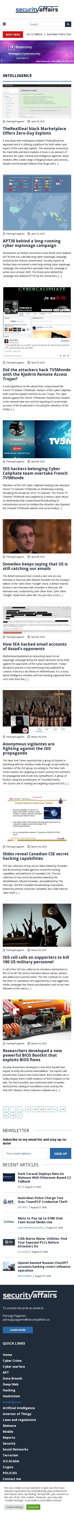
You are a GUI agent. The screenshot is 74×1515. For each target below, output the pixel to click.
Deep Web (10, 1384)
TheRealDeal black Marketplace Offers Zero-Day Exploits (34, 131)
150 (48, 1109)
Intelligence (25, 1275)
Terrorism (10, 1455)
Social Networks (15, 1449)
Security (23, 1207)
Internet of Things (17, 1414)
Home (7, 1355)
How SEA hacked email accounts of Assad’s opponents (35, 646)
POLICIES (10, 1473)
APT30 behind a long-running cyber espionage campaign (32, 243)
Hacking (9, 1390)
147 (27, 1109)
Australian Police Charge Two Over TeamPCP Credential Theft (43, 1200)
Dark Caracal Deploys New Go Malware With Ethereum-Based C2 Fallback (44, 1177)
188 (12, 1115)
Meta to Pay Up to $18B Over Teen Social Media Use (40, 1220)
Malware (9, 1426)
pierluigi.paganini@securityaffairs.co (26, 1319)
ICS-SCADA (23, 1251)
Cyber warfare (14, 1366)
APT (20, 1186)
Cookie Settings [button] (14, 1507)
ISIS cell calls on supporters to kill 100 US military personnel (36, 959)
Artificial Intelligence (19, 1408)
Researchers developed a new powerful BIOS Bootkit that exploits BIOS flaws (32, 1055)
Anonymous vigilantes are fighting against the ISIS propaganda (29, 748)
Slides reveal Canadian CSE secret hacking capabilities (36, 856)
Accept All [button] (33, 1507)
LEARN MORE (18, 1330)
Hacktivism (11, 1396)
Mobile (8, 1431)
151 (54, 1109)
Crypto (8, 1467)
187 (6, 1115)
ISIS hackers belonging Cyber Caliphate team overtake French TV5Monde (35, 473)
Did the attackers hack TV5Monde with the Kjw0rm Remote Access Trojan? (37, 374)
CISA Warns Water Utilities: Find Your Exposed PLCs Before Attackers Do (42, 1242)
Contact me (12, 1479)
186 (63, 1109)
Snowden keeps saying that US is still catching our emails (35, 566)
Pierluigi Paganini (15, 121)
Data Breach (12, 1378)
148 (34, 1109)
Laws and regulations (31, 1227)
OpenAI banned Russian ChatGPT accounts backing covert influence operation (44, 1266)
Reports (9, 1437)
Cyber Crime (12, 1361)
